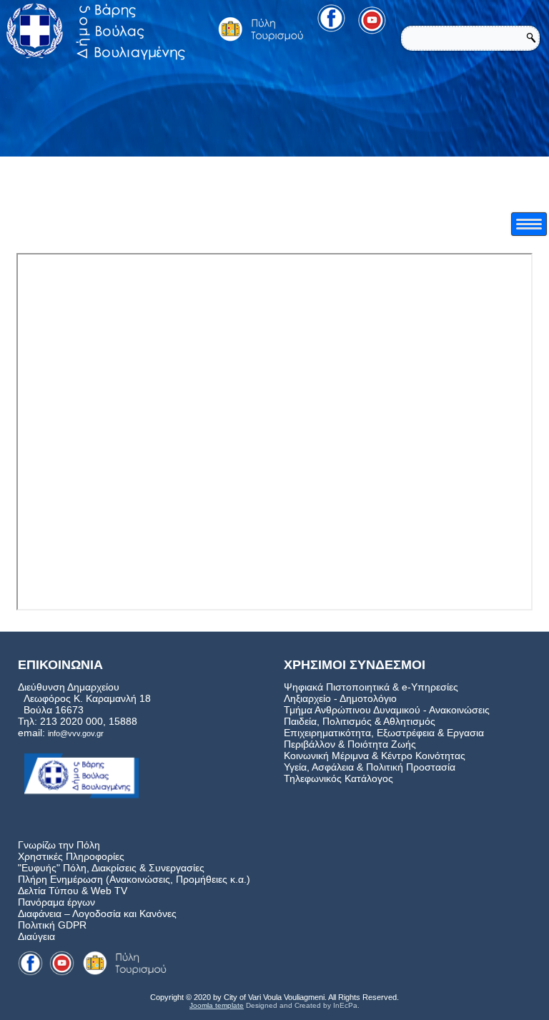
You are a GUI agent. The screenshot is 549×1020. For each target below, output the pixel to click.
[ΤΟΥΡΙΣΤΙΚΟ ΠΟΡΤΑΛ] (261, 28)
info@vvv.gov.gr (76, 733)
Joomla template (216, 1005)
